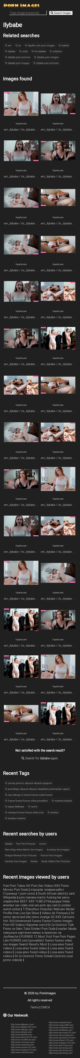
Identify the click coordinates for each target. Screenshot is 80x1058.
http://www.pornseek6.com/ (61, 1035)
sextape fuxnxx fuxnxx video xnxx (25, 812)
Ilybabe (8, 843)
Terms (34, 1007)
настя (33, 806)
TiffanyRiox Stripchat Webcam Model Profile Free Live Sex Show (38, 911)
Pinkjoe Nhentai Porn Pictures (21, 855)
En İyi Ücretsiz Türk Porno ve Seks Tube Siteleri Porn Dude (38, 927)
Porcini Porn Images (51, 855)
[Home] (21, 7)
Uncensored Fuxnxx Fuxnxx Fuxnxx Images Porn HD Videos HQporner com (37, 923)
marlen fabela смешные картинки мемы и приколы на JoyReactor (39, 932)
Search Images (62, 13)
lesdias (54, 812)
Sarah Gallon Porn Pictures (55, 861)
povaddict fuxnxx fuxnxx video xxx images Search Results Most (37, 942)
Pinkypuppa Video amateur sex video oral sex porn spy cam (36, 903)
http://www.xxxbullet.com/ (22, 1045)
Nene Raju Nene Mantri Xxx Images (24, 849)
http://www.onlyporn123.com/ (62, 1043)
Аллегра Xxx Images (58, 849)
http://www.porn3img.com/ (61, 1050)
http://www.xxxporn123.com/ (24, 1050)
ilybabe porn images (48, 57)
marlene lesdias (63, 800)
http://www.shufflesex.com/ (23, 1039)
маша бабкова (15, 806)
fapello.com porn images (41, 45)
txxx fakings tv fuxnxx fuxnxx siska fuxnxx (29, 794)
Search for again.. (41, 758)
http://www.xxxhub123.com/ (23, 1047)
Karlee (34, 861)
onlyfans (57, 51)
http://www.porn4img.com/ (61, 1053)
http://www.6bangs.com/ (22, 1029)
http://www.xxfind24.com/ (22, 1052)
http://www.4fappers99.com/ (24, 1027)
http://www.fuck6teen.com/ (61, 1030)
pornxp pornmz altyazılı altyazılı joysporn (29, 783)
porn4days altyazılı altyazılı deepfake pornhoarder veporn (38, 788)
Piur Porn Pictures (25, 843)
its (19, 45)
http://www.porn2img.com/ (61, 1048)
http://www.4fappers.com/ (22, 1024)
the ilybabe (40, 51)
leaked (65, 45)
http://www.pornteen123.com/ (62, 1037)
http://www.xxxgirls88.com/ (61, 1025)
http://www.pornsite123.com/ (24, 1037)
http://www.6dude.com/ (21, 1032)
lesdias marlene (16, 818)
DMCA (45, 1007)
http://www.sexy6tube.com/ (61, 1027)
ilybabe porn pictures (18, 57)
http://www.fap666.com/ (21, 1034)
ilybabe (11, 51)
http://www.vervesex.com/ (23, 1042)
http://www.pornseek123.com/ (62, 1032)
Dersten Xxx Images (16, 861)
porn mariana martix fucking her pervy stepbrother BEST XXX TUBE (36, 899)
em (9, 45)
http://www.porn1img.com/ (61, 1045)
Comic (42, 843)
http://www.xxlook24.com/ (60, 1022)
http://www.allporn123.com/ (61, 1040)
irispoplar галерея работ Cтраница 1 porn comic (33, 891)
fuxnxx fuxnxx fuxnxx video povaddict (27, 800)
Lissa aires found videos (31, 948)
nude (25, 51)
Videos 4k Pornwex (55, 913)
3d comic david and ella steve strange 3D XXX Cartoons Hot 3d (38, 917)
